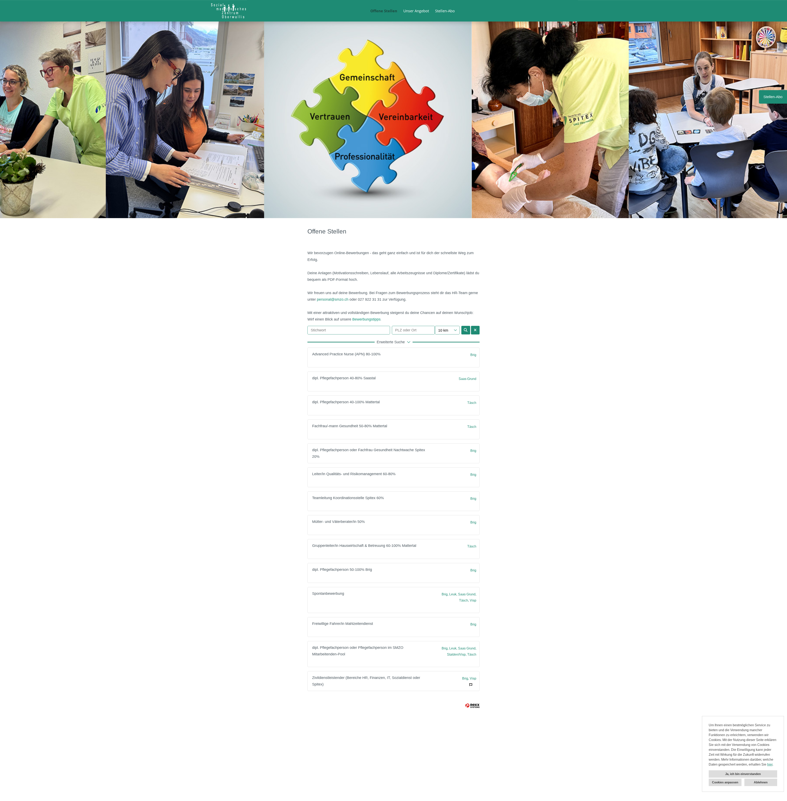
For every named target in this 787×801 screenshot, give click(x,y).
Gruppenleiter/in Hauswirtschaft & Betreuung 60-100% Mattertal (364, 546)
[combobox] (447, 330)
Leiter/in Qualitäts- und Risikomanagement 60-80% (354, 474)
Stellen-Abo (445, 10)
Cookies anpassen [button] (725, 782)
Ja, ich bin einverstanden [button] (743, 774)
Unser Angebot (416, 10)
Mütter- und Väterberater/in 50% (338, 522)
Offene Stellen (383, 10)
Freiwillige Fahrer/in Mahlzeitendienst (342, 624)
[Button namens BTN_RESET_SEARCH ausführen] (475, 330)
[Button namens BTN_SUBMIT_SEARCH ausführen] (465, 330)
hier (769, 764)
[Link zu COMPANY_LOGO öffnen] (228, 11)
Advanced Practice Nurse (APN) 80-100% (346, 354)
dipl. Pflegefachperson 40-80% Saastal (344, 378)
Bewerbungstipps (366, 319)
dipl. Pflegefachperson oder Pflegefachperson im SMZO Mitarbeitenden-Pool (357, 651)
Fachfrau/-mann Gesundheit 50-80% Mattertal (349, 426)
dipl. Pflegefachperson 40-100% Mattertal (346, 402)
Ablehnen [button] (761, 782)
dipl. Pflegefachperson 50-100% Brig (342, 570)
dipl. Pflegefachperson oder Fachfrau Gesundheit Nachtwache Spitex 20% (368, 453)
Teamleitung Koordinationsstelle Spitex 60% (348, 498)
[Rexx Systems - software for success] (472, 705)
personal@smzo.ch (332, 299)
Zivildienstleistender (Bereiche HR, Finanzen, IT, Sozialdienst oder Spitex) (366, 681)
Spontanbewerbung (328, 593)
